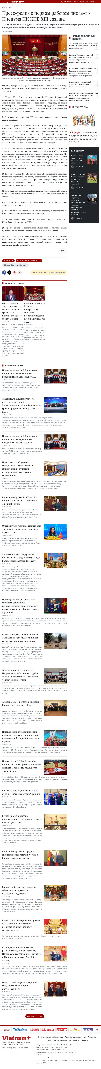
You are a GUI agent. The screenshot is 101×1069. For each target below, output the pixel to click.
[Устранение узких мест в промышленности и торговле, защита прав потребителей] (55, 822)
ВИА (54, 1040)
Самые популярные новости (83, 37)
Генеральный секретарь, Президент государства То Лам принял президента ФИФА (20, 985)
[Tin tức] (95, 1030)
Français (75, 2)
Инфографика (80, 107)
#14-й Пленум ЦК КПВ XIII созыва (29, 261)
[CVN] (23, 1030)
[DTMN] (37, 1030)
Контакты (84, 1040)
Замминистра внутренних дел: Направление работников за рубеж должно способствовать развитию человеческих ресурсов (20, 674)
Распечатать (14, 272)
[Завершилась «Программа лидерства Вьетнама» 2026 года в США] (55, 708)
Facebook (4, 272)
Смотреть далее (14, 365)
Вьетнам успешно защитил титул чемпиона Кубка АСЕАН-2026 (77, 159)
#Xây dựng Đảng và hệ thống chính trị (15, 265)
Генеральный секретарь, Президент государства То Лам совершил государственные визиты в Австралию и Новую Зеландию (78, 204)
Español (82, 2)
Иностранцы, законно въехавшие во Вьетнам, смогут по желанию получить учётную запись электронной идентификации (83, 72)
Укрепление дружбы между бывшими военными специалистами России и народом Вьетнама (83, 45)
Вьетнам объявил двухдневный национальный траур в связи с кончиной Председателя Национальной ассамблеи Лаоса (81, 58)
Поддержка (92, 1037)
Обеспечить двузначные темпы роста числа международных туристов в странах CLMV (21, 529)
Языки (48, 1040)
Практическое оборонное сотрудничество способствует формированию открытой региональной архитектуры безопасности (17, 469)
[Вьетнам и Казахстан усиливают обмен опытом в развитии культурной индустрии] (55, 893)
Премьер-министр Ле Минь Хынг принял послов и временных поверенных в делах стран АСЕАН (19, 373)
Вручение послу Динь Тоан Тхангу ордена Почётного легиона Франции (21, 792)
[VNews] (86, 1030)
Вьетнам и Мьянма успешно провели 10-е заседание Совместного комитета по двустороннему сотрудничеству (21, 925)
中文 (87, 1)
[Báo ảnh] (51, 1030)
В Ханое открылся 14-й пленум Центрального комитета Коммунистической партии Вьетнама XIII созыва (34, 312)
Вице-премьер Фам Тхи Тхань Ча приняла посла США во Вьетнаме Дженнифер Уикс (19, 500)
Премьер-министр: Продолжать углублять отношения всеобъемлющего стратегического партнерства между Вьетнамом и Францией (20, 606)
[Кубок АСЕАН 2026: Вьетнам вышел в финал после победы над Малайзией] (92, 178)
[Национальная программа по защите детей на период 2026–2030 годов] (84, 120)
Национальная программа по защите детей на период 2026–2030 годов (83, 135)
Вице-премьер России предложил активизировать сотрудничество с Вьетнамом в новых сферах (20, 854)
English (69, 2)
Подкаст (79, 151)
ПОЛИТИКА (7, 7)
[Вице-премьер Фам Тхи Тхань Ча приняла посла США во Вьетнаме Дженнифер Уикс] (55, 503)
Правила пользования (73, 1037)
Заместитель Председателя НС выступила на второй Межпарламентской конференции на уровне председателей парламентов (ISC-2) (21, 405)
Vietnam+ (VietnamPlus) (17, 1)
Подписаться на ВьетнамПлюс (43, 272)
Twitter (9, 272)
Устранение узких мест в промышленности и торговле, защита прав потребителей (22, 819)
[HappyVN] (65, 1030)
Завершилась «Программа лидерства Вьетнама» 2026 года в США (21, 703)
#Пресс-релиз (8, 261)
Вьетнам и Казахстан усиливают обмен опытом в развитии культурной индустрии (19, 890)
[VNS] (10, 1030)
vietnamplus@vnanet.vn (47, 1058)
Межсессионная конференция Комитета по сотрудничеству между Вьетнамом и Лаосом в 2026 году (21, 557)
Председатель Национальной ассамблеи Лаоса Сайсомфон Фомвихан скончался (80, 84)
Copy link (20, 272)
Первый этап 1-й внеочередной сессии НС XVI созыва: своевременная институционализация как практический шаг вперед (83, 96)
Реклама (76, 1040)
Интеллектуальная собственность (50, 1037)
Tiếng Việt (63, 2)
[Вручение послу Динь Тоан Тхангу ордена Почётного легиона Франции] (55, 797)
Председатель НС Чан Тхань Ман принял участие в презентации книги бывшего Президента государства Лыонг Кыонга (21, 766)
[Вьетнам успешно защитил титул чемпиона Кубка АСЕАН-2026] (92, 159)
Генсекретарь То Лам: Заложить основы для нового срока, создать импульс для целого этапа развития (12, 311)
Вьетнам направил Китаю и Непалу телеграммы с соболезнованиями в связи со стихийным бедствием (20, 637)
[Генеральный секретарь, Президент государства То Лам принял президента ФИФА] (55, 988)
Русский (92, 1)
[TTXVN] (78, 1030)
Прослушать (79, 167)
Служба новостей (64, 1040)
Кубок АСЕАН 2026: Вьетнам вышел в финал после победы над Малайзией (78, 179)
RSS (84, 1037)
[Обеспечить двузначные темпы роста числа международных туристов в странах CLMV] (55, 532)
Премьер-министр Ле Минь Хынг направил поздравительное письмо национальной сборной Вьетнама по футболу (21, 736)
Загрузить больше (34, 1016)
